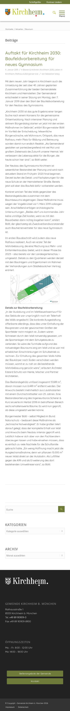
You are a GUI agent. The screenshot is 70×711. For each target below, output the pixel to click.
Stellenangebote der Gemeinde (35, 673)
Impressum (10, 707)
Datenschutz (23, 707)
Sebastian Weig (52, 74)
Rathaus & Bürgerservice (26, 74)
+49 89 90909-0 (17, 617)
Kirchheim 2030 (47, 69)
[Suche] (52, 12)
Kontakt (35, 681)
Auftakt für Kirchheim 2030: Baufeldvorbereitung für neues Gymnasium (33, 58)
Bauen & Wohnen (31, 69)
